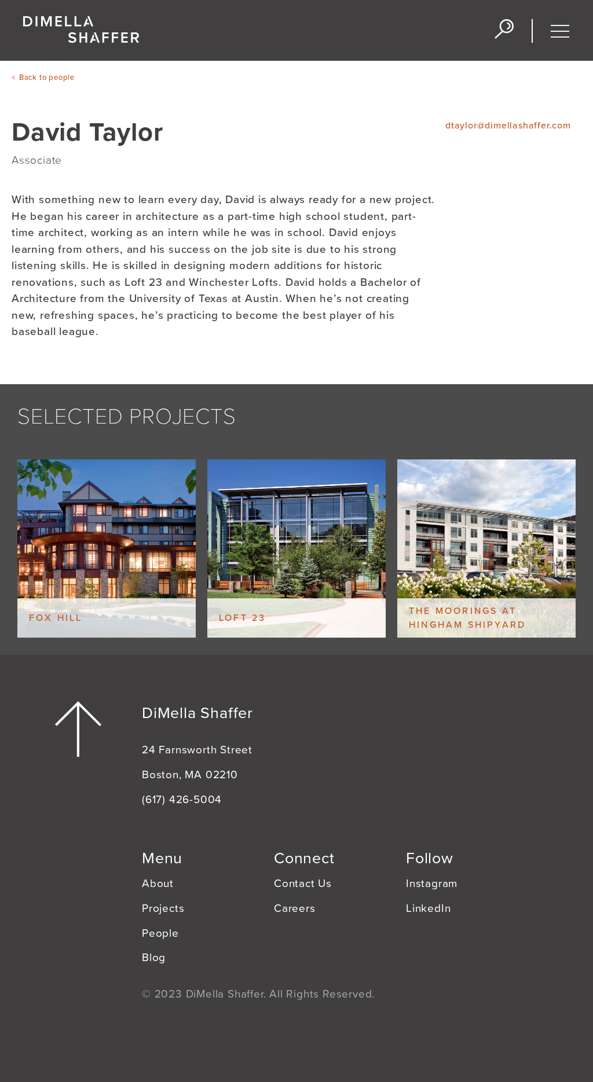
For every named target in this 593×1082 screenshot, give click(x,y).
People (160, 933)
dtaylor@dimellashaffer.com (508, 125)
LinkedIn (428, 908)
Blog (154, 957)
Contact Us (303, 883)
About (158, 883)
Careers (295, 908)
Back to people (47, 77)
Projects (163, 908)
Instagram (431, 883)
